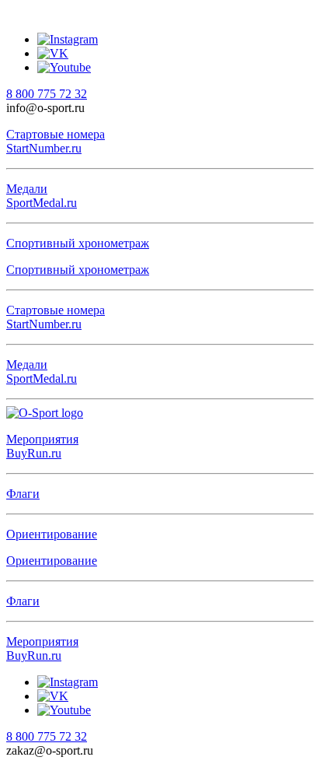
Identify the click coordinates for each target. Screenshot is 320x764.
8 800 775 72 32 (46, 93)
